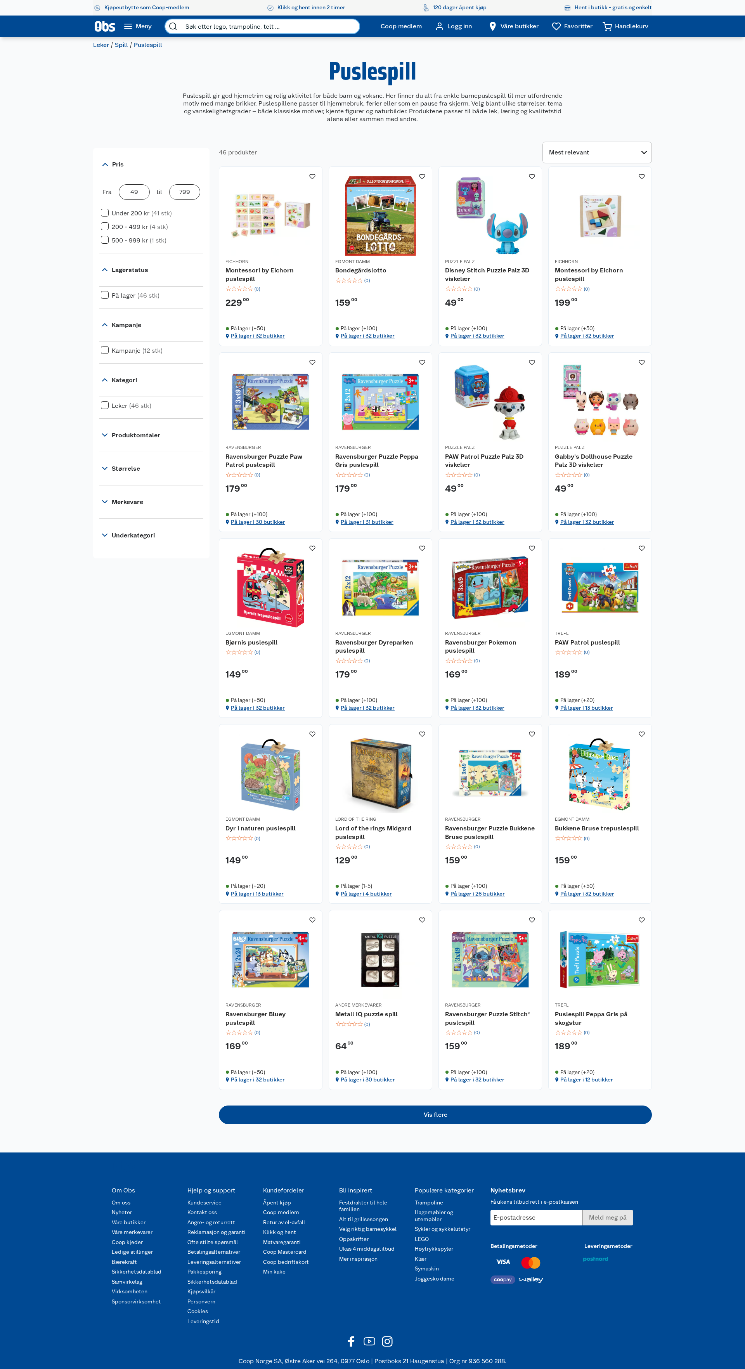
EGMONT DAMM (352, 261)
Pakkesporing (204, 1271)
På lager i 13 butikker (586, 708)
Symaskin (427, 1268)
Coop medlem (281, 1212)
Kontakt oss (202, 1212)
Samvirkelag (127, 1282)
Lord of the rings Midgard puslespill (373, 832)
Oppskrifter (354, 1239)
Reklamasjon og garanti (216, 1232)
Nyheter (122, 1212)
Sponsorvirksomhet (136, 1301)
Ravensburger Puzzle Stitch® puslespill (487, 1018)
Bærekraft (124, 1262)
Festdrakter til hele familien (363, 1206)
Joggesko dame (434, 1278)
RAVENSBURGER (243, 447)
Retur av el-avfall (284, 1222)
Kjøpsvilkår (201, 1291)
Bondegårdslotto (360, 270)
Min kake (274, 1271)
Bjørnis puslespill (251, 642)
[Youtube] (369, 1341)
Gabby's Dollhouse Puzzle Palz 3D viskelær (593, 461)
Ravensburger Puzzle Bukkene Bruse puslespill (490, 832)
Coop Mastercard (285, 1252)
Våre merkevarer (132, 1232)
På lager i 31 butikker (367, 522)
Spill (121, 45)
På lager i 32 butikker (258, 336)
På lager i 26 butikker (477, 894)
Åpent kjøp (277, 1202)
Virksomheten (129, 1291)
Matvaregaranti (282, 1242)
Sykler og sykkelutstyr (442, 1229)
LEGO (422, 1239)
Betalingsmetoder (513, 1246)
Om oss (121, 1202)
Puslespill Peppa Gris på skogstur (591, 1018)
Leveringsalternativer (214, 1262)
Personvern (201, 1301)
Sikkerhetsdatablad (136, 1271)
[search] (173, 26)
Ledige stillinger (132, 1252)
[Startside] (105, 26)
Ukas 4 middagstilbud (367, 1249)
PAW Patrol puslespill (587, 642)
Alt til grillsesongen (363, 1219)
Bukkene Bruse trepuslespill (597, 828)
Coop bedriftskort (286, 1262)
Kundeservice (204, 1202)
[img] (270, 289)
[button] (435, 1115)
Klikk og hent (279, 1232)
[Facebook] (351, 1341)
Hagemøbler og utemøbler (434, 1215)
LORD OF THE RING (355, 819)
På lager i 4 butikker (366, 894)
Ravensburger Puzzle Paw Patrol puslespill (263, 461)
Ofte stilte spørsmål (212, 1242)
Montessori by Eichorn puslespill (259, 274)
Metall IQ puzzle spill (366, 1014)
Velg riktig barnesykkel (368, 1229)
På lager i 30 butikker (258, 522)
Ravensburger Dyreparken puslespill (374, 647)
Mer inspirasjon (358, 1259)
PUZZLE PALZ (460, 261)
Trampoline (429, 1202)
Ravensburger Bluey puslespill (255, 1018)
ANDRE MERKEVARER (358, 1005)
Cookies (197, 1311)
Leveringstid (203, 1321)
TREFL (562, 633)
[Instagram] (387, 1341)
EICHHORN (236, 261)
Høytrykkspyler (434, 1249)
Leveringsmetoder (608, 1246)
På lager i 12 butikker (586, 1079)
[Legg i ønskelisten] (312, 176)
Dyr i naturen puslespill (260, 828)
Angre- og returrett (211, 1222)
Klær (420, 1259)
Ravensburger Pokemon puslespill (480, 647)
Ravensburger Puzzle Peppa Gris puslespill (376, 461)
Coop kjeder (127, 1242)
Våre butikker (129, 1222)
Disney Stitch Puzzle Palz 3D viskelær (487, 274)
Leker (101, 45)
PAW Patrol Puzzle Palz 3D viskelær (484, 461)
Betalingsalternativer (213, 1252)
